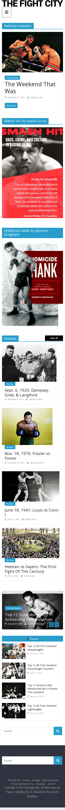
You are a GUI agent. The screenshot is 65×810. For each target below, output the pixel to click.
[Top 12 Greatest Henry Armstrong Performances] (32, 592)
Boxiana (10, 383)
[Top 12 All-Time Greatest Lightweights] (14, 703)
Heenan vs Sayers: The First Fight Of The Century (31, 569)
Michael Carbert (36, 399)
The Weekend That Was (30, 87)
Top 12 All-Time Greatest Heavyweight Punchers (42, 667)
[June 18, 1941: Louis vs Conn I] (30, 473)
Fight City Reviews (50, 780)
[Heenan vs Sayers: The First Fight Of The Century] (30, 529)
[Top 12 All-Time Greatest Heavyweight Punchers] (14, 662)
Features (26, 780)
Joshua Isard (29, 575)
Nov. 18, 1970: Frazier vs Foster (27, 456)
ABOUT (51, 783)
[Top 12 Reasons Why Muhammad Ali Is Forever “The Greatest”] (14, 682)
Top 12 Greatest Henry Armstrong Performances (29, 617)
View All (54, 338)
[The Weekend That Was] (32, 34)
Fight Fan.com (36, 97)
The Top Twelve (14, 608)
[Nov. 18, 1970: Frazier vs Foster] (27, 410)
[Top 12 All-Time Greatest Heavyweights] (14, 643)
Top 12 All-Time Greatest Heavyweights (42, 647)
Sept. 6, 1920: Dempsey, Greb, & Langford (27, 392)
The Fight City (14, 780)
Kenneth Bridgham (36, 623)
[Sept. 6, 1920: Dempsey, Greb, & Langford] (29, 346)
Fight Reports (12, 77)
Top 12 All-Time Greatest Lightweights (42, 707)
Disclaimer (40, 783)
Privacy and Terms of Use (22, 783)
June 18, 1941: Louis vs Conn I (32, 512)
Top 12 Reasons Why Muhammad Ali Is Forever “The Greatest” (42, 688)
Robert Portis (30, 519)
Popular (34, 638)
